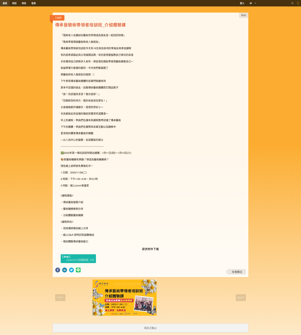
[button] (57, 270)
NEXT (240, 297)
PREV (60, 297)
